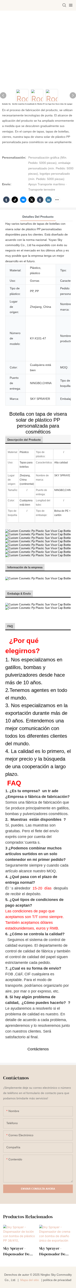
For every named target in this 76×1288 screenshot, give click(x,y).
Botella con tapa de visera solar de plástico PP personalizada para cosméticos (38, 423)
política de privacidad (57, 1280)
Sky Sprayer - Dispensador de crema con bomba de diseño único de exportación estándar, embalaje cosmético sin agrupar (55, 1251)
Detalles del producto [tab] (38, 216)
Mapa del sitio (29, 1280)
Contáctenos (38, 1049)
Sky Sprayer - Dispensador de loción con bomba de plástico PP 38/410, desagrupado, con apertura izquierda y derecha (19, 1251)
